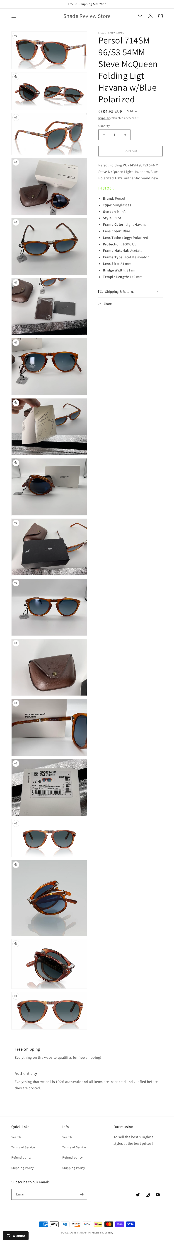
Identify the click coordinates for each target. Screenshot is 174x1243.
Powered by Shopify (102, 1232)
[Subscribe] (82, 1194)
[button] (14, 16)
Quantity (104, 126)
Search (16, 1137)
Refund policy (21, 1157)
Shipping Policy (22, 1168)
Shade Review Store (80, 1232)
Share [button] (108, 304)
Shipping (104, 118)
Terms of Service (23, 1147)
